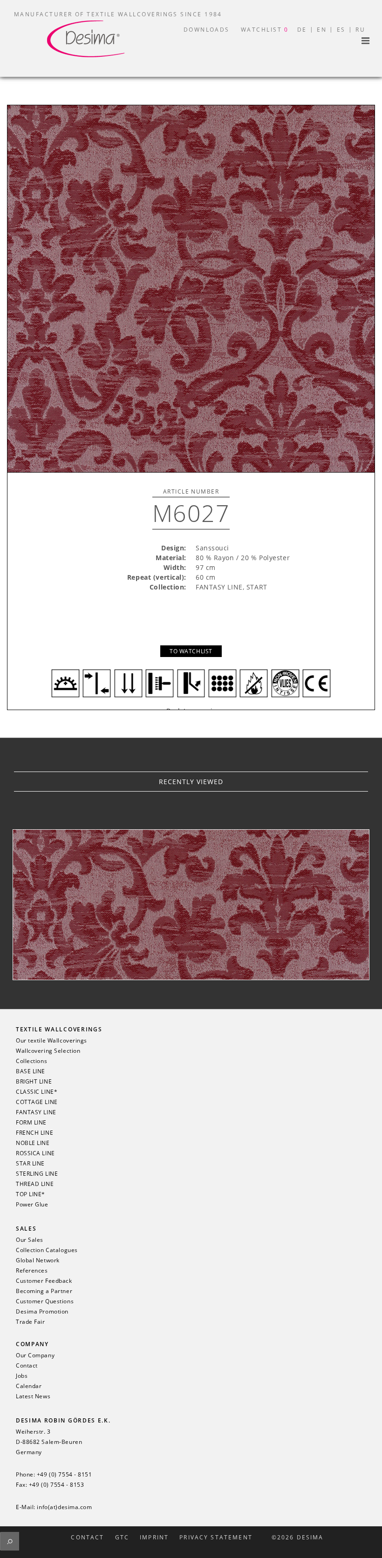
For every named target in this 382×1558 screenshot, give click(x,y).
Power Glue (32, 1204)
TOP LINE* (30, 1194)
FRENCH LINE (34, 1133)
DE (302, 29)
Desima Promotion (42, 1311)
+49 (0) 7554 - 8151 (64, 1474)
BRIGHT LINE (34, 1081)
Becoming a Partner (44, 1291)
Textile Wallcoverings (59, 1029)
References (32, 1270)
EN (322, 29)
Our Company (35, 1355)
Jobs (21, 1376)
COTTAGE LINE (37, 1102)
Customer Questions (45, 1301)
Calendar (28, 1386)
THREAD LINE (35, 1184)
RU (360, 29)
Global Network (38, 1260)
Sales (26, 1229)
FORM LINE (31, 1122)
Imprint (154, 1537)
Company (32, 1344)
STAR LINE (30, 1163)
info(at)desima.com (64, 1507)
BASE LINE (30, 1071)
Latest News (33, 1396)
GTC (122, 1537)
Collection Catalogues (47, 1250)
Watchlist (265, 29)
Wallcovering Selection (48, 1051)
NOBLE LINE (33, 1143)
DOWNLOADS (207, 29)
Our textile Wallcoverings (51, 1040)
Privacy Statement (215, 1537)
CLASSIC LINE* (36, 1092)
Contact (27, 1365)
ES (341, 29)
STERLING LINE (37, 1174)
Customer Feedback (44, 1281)
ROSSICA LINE (35, 1153)
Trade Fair (30, 1322)
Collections (31, 1061)
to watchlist (191, 651)
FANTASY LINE (36, 1112)
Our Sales (29, 1240)
